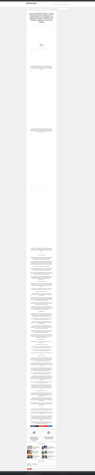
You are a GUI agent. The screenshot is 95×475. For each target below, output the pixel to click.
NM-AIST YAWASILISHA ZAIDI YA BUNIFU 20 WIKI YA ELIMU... (51, 448)
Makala (65, 4)
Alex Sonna (42, 48)
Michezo (57, 4)
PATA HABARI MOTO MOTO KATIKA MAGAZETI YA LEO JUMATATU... (36, 448)
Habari (54, 4)
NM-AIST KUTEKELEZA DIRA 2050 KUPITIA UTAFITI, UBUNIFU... (36, 452)
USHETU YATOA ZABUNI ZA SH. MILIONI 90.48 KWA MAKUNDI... (51, 457)
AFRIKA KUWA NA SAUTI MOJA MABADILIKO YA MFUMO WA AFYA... (51, 452)
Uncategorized (44, 12)
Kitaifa (40, 12)
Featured (38, 12)
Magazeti (37, 446)
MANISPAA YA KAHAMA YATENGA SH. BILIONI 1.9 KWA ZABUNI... (36, 457)
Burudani (61, 4)
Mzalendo (31, 3)
